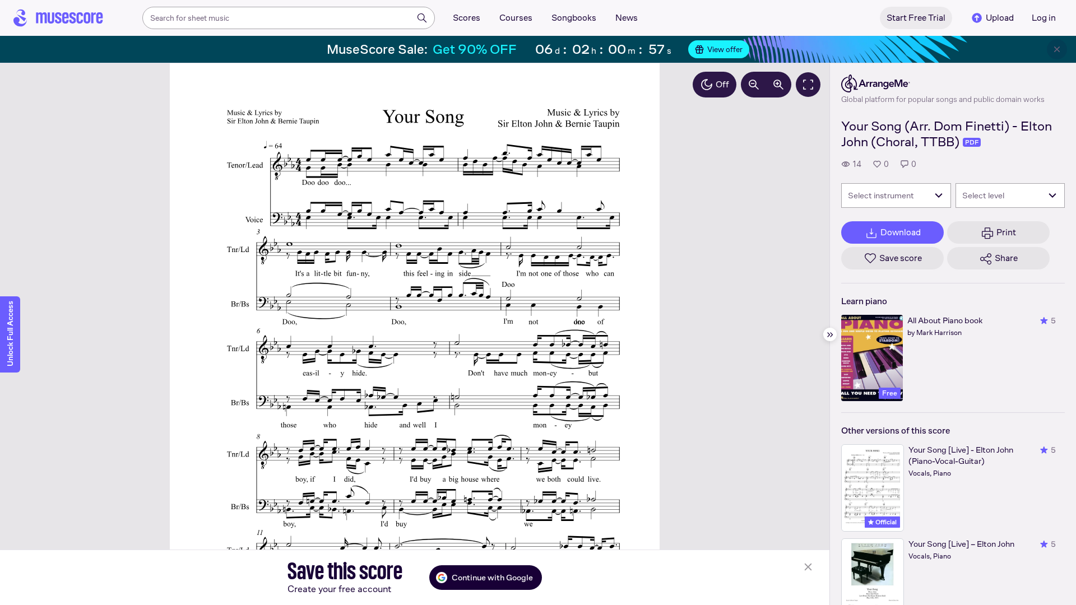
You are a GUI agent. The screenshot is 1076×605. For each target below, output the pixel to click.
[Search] (422, 18)
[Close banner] (1057, 49)
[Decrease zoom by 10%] (753, 84)
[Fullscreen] (808, 84)
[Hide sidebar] (830, 334)
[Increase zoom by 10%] (778, 84)
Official (885, 522)
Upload (1000, 17)
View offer (725, 49)
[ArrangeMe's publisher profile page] (943, 83)
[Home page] (58, 18)
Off (722, 84)
